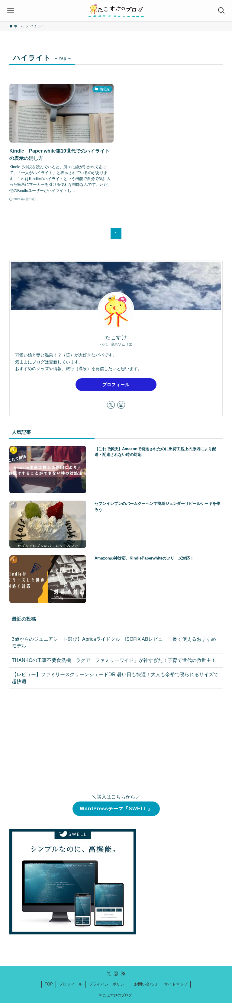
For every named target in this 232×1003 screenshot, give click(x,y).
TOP (49, 984)
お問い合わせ (146, 984)
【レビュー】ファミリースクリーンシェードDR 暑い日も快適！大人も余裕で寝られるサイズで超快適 (115, 678)
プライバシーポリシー (108, 984)
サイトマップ (176, 984)
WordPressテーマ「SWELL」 (116, 808)
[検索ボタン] (221, 10)
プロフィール (116, 384)
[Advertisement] (116, 740)
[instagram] (121, 405)
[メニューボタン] (10, 10)
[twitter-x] (111, 405)
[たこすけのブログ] (116, 10)
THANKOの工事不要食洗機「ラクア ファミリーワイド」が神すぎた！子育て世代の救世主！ (114, 660)
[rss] (123, 973)
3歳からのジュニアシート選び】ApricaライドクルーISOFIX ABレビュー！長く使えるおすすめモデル (114, 642)
